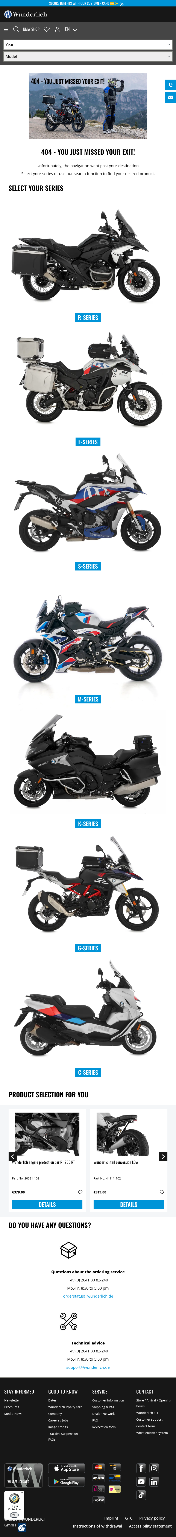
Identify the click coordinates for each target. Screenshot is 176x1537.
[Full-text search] (16, 29)
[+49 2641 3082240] (170, 85)
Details (47, 1204)
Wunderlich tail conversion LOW (116, 1162)
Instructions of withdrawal (97, 1526)
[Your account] (57, 29)
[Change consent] (22, 1527)
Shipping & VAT (103, 1407)
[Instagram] (154, 1468)
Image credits (58, 1427)
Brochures (11, 1407)
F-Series (88, 442)
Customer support (149, 1419)
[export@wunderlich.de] (170, 97)
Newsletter (12, 1400)
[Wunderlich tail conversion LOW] (129, 1134)
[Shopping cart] (172, 29)
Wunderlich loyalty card (65, 1407)
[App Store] (66, 1468)
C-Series (88, 1072)
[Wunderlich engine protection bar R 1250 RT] (47, 1134)
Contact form (145, 1426)
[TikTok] (141, 1495)
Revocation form (104, 1427)
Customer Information (108, 1400)
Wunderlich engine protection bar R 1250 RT (43, 1162)
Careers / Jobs (58, 1420)
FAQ (95, 1420)
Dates (52, 1400)
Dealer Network (103, 1414)
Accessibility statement (150, 1526)
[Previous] (13, 1156)
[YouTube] (141, 1482)
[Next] (163, 1156)
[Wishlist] (46, 29)
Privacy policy (152, 1518)
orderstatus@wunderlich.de (88, 1296)
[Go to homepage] (25, 13)
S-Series (88, 566)
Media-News (13, 1414)
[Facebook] (141, 1468)
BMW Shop (31, 29)
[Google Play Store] (66, 1482)
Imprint (111, 1518)
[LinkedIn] (154, 1482)
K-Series (88, 823)
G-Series (88, 948)
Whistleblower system (152, 1433)
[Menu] (6, 29)
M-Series (88, 699)
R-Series (88, 317)
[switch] (14, 1515)
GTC (128, 1518)
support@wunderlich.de (88, 1367)
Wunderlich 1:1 (147, 1413)
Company (55, 1414)
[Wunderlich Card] (23, 1475)
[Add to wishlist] (80, 1192)
